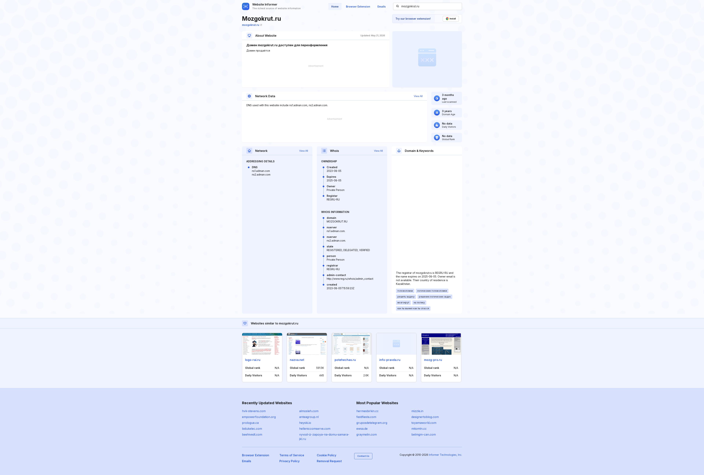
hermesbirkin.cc (367, 411)
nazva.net (297, 360)
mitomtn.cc (419, 428)
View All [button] (418, 96)
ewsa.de (362, 428)
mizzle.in (417, 411)
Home (335, 6)
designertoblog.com (425, 417)
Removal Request (329, 461)
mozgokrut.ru (250, 24)
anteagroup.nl (309, 417)
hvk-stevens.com (254, 411)
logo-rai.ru (252, 360)
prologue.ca (250, 423)
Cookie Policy (326, 455)
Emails (381, 6)
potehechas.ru (345, 360)
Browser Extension (358, 6)
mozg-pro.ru (433, 360)
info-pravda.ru (389, 360)
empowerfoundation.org (259, 417)
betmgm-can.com (423, 434)
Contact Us (363, 456)
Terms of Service (291, 455)
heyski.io (305, 423)
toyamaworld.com (423, 423)
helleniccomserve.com (314, 428)
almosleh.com (308, 411)
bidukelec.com (252, 428)
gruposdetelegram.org (371, 423)
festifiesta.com (366, 417)
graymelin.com (366, 434)
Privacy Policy (289, 461)
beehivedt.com (252, 434)
